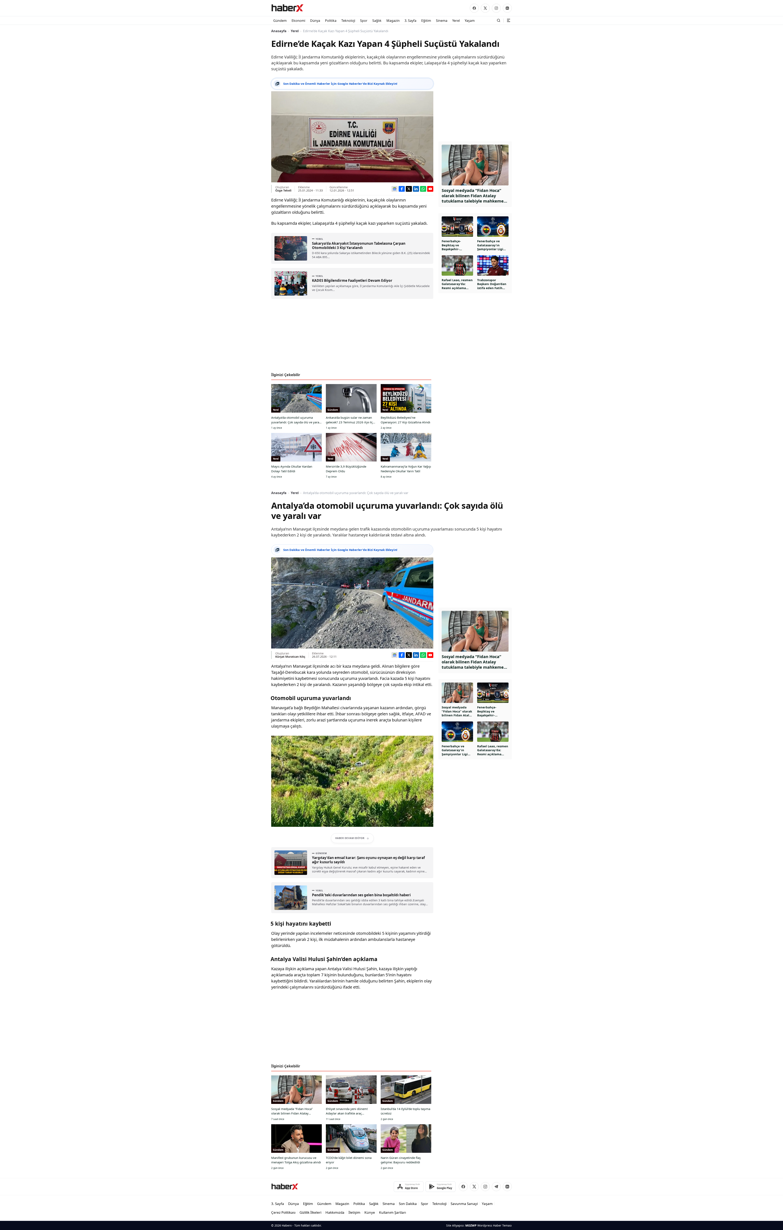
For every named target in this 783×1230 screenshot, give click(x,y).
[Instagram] (496, 8)
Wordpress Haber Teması (494, 1225)
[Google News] (395, 189)
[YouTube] (430, 189)
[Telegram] (496, 1186)
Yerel (295, 31)
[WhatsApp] (423, 189)
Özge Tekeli (283, 190)
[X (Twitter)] (485, 8)
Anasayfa (278, 31)
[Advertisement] (352, 337)
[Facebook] (474, 8)
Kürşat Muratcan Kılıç (290, 656)
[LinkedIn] (507, 8)
